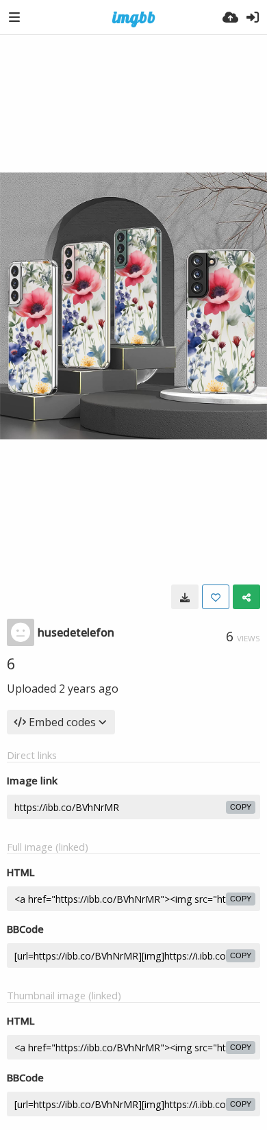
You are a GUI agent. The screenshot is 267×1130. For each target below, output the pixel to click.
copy (240, 807)
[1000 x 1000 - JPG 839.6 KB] (185, 597)
